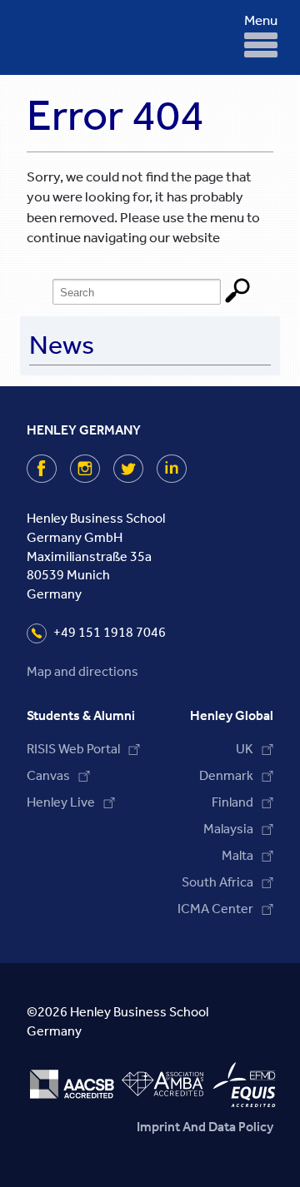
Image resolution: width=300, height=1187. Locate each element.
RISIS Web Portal (73, 749)
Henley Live (61, 802)
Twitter (142, 468)
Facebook (55, 468)
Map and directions (82, 671)
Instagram (99, 468)
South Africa (217, 882)
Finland (232, 802)
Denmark (226, 775)
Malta (237, 855)
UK (244, 749)
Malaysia (228, 829)
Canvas (48, 775)
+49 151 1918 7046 (109, 632)
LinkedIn (185, 468)
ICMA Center (215, 908)
